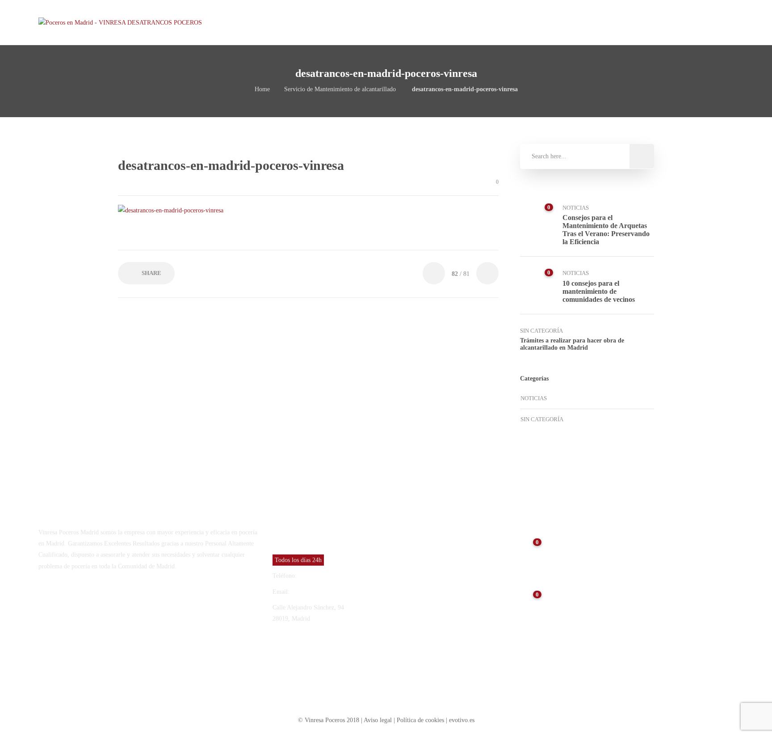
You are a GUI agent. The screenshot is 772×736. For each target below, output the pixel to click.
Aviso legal (379, 720)
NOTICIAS (615, 22)
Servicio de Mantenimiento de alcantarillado (340, 89)
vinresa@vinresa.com (318, 591)
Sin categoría (541, 330)
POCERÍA (567, 22)
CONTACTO (659, 22)
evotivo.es (461, 720)
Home (262, 89)
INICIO (469, 22)
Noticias (575, 207)
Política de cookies (420, 720)
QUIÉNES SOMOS (517, 22)
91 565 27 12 (315, 575)
